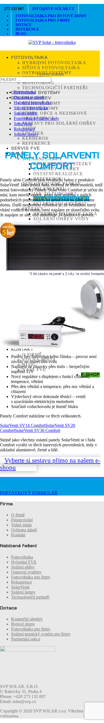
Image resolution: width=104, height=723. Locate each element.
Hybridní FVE (24, 562)
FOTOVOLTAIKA (29, 57)
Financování (22, 519)
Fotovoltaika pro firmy (30, 577)
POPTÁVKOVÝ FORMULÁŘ (28, 493)
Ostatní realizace (58, 173)
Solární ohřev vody (61, 218)
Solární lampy (26, 134)
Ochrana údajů (24, 529)
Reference (36, 143)
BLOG (21, 34)
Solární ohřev (25, 113)
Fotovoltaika (25, 92)
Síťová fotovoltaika (51, 67)
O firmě (18, 514)
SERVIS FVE (25, 148)
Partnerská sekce (25, 639)
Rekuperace (24, 129)
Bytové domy (23, 624)
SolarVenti (23, 123)
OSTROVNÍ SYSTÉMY (35, 93)
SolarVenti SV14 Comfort (22, 425)
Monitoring (38, 82)
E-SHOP (90, 374)
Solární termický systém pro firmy (40, 634)
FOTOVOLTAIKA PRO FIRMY (43, 20)
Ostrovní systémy (29, 97)
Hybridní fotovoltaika (54, 62)
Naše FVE (34, 369)
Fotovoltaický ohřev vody (36, 118)
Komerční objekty (27, 619)
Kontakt (18, 534)
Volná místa (21, 524)
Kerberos (35, 138)
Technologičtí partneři (55, 87)
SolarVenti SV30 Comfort (37, 430)
